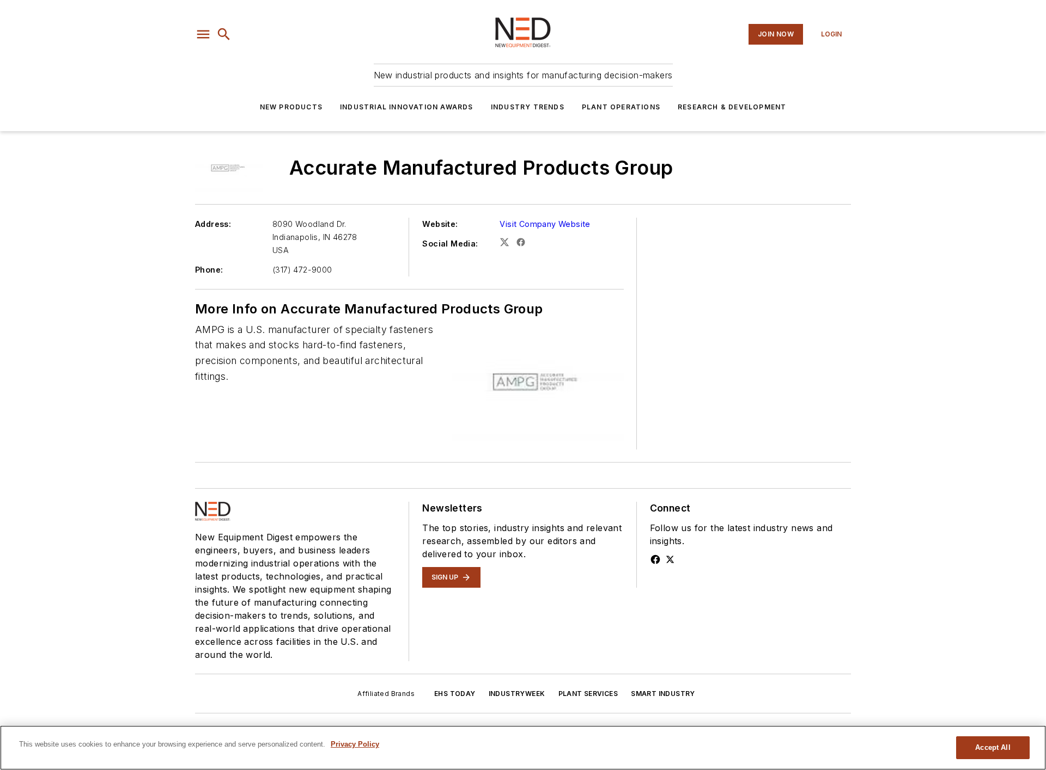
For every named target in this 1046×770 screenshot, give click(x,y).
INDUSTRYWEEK (517, 693)
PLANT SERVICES (588, 693)
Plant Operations (621, 107)
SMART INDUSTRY (663, 693)
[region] (523, 747)
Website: (440, 224)
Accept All (992, 747)
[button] (203, 34)
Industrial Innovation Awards (406, 107)
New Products (291, 107)
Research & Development (732, 107)
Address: (213, 224)
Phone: (209, 269)
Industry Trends (527, 107)
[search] (224, 34)
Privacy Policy (355, 744)
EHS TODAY (455, 693)
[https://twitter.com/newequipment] (670, 559)
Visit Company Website (545, 224)
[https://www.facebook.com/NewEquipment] (655, 559)
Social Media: (450, 243)
